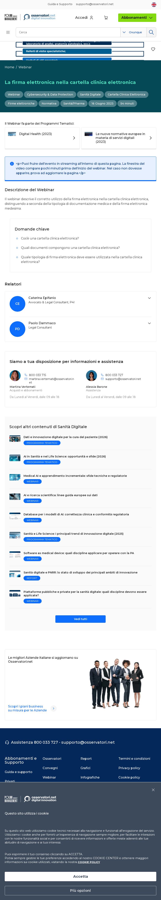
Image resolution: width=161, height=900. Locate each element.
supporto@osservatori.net (123, 379)
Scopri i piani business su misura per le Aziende (27, 708)
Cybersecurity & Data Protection (50, 94)
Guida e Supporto (60, 4)
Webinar (25, 67)
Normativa (49, 103)
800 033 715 (37, 375)
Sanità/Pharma (73, 103)
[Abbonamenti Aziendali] (53, 708)
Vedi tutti (80, 619)
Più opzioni (80, 890)
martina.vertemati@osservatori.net (51, 380)
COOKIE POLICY (89, 862)
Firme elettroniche (21, 103)
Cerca (151, 32)
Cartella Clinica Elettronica (126, 94)
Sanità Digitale (90, 94)
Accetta (80, 876)
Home (9, 67)
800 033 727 (114, 375)
